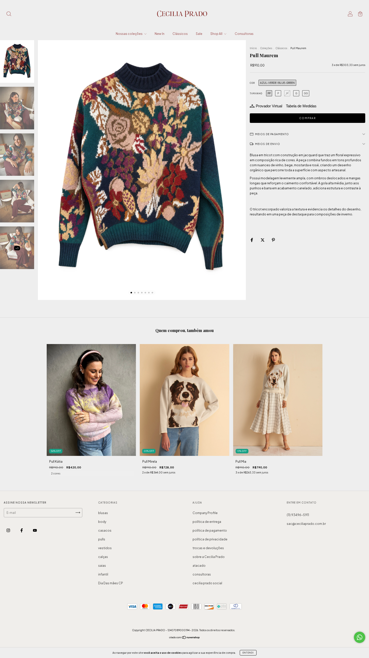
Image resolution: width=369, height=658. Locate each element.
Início (253, 48)
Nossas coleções (129, 34)
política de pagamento (210, 530)
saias (102, 565)
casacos (104, 530)
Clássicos (180, 34)
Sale (199, 34)
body (102, 522)
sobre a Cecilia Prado (209, 557)
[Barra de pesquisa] (8, 14)
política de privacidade (210, 539)
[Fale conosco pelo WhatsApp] (359, 637)
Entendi (248, 652)
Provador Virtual (269, 106)
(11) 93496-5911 (298, 515)
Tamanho (256, 93)
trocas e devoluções (208, 548)
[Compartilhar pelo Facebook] (252, 240)
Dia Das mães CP (110, 583)
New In (159, 34)
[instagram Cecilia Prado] (8, 530)
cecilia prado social (207, 583)
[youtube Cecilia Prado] (34, 530)
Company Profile (205, 513)
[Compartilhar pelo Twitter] (263, 240)
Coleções (266, 48)
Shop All (216, 34)
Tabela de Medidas (301, 106)
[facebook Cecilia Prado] (22, 530)
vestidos (105, 548)
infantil (103, 574)
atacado (199, 565)
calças (103, 557)
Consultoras (244, 34)
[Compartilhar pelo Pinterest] (273, 240)
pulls (101, 539)
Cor (252, 83)
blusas (103, 513)
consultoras (202, 574)
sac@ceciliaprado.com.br (306, 524)
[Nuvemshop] (184, 638)
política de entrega (207, 522)
